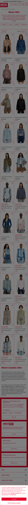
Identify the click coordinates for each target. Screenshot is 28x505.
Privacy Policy (5, 494)
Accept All (14, 499)
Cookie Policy (13, 494)
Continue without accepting (14, 502)
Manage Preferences (16, 493)
